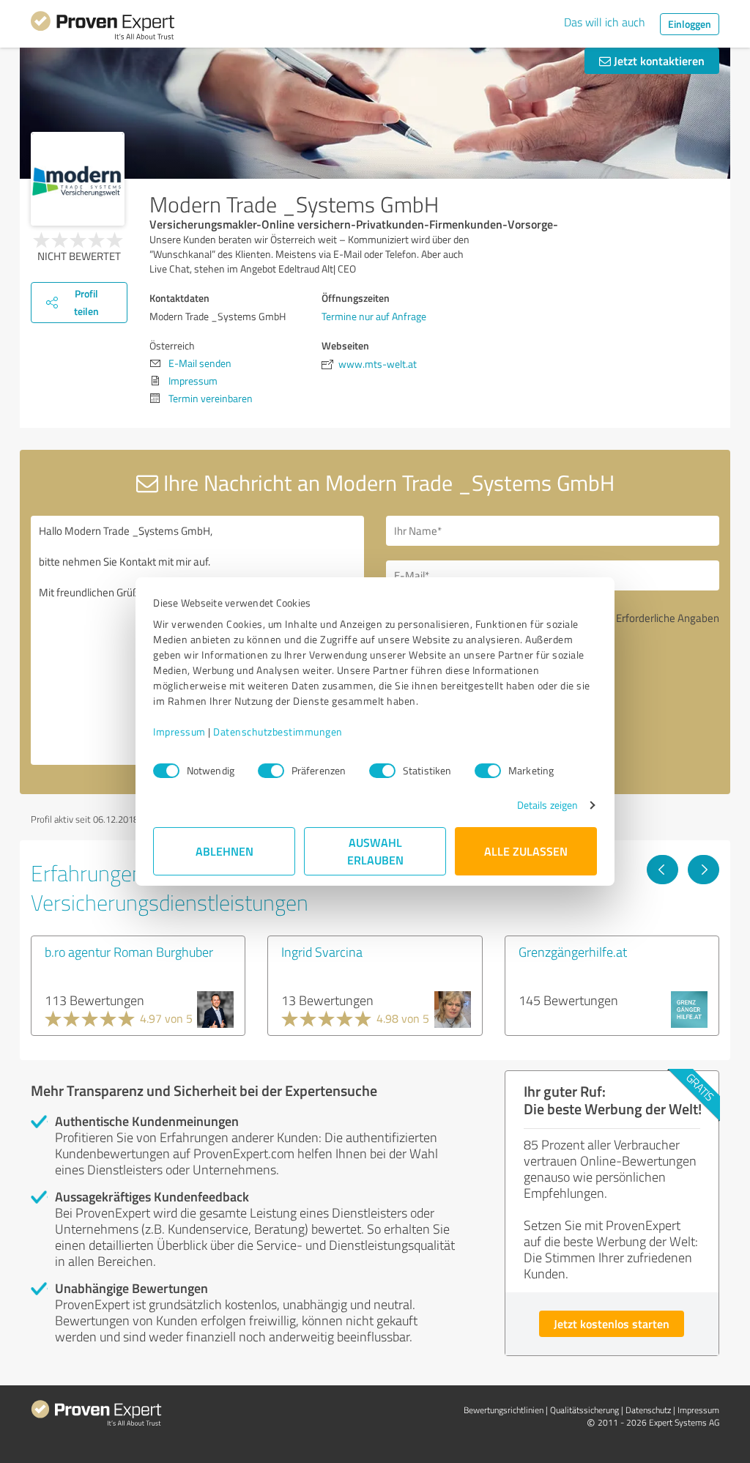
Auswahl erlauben (375, 851)
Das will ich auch (604, 22)
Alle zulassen (526, 850)
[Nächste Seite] (703, 869)
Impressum (179, 731)
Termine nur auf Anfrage (374, 316)
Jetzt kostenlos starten (611, 1323)
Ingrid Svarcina (322, 951)
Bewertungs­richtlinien (503, 1410)
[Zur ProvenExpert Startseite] (102, 28)
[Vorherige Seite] (662, 869)
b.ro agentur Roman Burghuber (129, 951)
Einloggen (689, 24)
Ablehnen (224, 850)
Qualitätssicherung (584, 1410)
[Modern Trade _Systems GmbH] (77, 178)
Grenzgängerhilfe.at (573, 951)
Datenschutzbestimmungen (278, 731)
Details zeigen (547, 805)
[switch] (271, 770)
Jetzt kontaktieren (658, 60)
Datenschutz (648, 1410)
